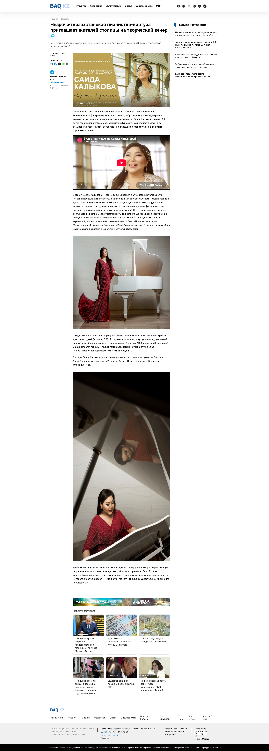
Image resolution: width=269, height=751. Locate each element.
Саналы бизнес (144, 5)
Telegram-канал (57, 82)
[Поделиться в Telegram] (55, 64)
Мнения (86, 717)
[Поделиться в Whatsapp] (63, 64)
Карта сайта (200, 728)
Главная (54, 19)
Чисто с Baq (207, 717)
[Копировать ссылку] (67, 64)
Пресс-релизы (144, 717)
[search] (217, 6)
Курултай (81, 5)
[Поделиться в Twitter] (59, 64)
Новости (65, 19)
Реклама (105, 738)
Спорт (128, 5)
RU (212, 6)
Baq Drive (192, 717)
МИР (158, 5)
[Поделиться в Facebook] (51, 64)
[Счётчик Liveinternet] (201, 733)
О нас (180, 717)
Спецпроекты (128, 717)
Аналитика (96, 5)
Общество (99, 717)
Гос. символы (165, 717)
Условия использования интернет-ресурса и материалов (175, 731)
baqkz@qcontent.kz (110, 735)
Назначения (56, 717)
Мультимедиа (113, 5)
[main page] (59, 6)
